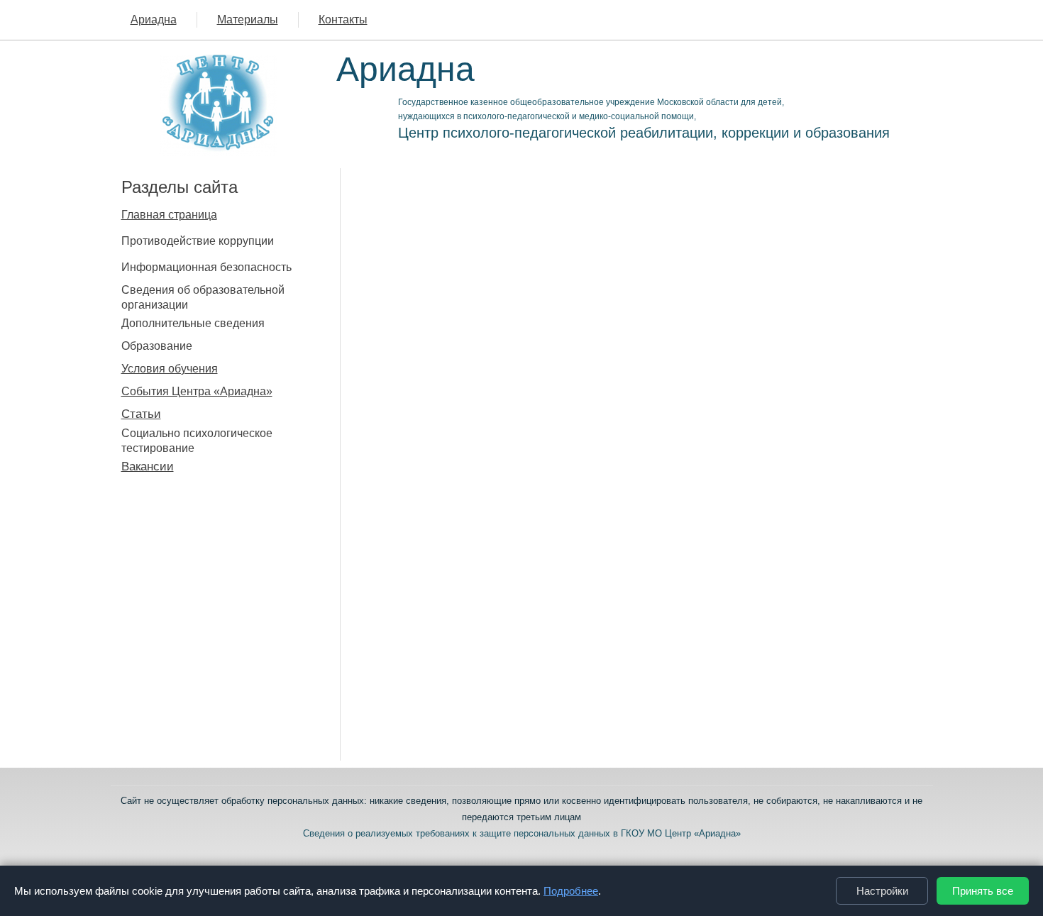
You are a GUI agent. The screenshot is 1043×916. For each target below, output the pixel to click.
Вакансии (147, 466)
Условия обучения (169, 369)
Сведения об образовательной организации (203, 297)
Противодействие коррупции (197, 241)
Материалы (247, 19)
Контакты (343, 19)
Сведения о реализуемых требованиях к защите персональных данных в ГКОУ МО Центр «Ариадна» (522, 833)
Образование (156, 346)
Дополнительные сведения (193, 323)
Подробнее (570, 891)
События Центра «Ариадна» (196, 391)
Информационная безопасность (206, 267)
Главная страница (169, 215)
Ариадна (154, 19)
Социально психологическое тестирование (196, 440)
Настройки (882, 891)
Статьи (141, 414)
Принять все (982, 891)
